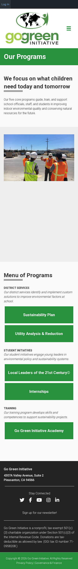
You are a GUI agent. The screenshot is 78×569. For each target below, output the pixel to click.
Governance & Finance (48, 562)
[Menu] (68, 28)
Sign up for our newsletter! (39, 513)
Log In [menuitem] (5, 4)
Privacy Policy (24, 562)
